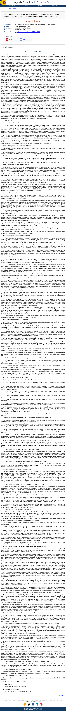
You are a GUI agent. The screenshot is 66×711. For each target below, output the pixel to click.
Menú (53, 5)
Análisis (10, 47)
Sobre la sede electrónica (14, 700)
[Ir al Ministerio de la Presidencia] (3, 2)
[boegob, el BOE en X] (29, 705)
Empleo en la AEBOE (36, 701)
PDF (10, 39)
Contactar (5, 700)
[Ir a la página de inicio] (33, 2)
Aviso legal (28, 700)
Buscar (14, 8)
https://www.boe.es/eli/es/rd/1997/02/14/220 (27, 32)
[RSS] (25, 705)
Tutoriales (27, 701)
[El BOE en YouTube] (41, 705)
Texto (4, 47)
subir (62, 695)
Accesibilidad (35, 700)
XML (24, 39)
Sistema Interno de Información (56, 700)
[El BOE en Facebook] (33, 705)
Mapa (22, 700)
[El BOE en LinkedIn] (37, 705)
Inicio (10, 8)
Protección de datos (43, 700)
